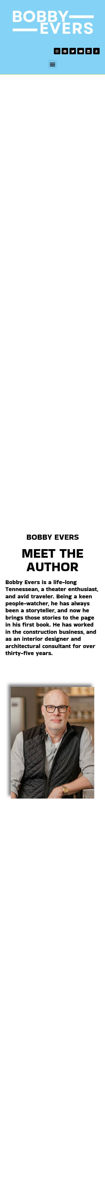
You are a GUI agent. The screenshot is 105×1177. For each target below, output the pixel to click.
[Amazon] (96, 51)
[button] (52, 64)
